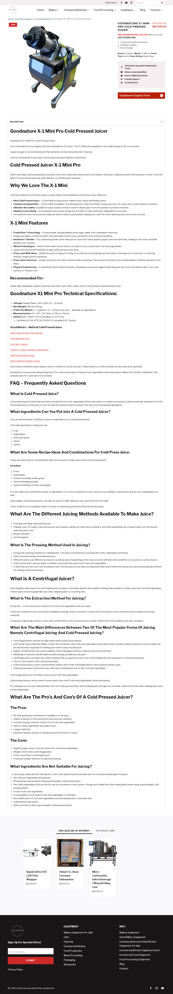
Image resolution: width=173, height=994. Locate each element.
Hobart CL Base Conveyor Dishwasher (29, 350)
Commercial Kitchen (74, 946)
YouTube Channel (19, 344)
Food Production (73, 950)
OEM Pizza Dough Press (22, 355)
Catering (68, 941)
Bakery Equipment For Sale (78, 932)
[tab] (45, 109)
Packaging (69, 960)
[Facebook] (121, 3)
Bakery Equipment (129, 932)
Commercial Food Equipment (134, 955)
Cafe (66, 937)
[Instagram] (131, 3)
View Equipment (35, 891)
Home (40, 10)
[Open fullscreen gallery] (81, 110)
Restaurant (70, 964)
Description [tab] (16, 122)
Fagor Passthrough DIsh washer (26, 333)
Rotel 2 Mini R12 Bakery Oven (25, 361)
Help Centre (111, 3)
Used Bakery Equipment (132, 937)
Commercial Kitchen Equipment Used (139, 950)
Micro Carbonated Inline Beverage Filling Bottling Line (101, 879)
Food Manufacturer (20, 338)
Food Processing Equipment (134, 959)
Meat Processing (73, 955)
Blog (143, 10)
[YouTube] (126, 3)
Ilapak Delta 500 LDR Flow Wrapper (36, 875)
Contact (123, 968)
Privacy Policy (15, 969)
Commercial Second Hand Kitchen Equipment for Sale (137, 943)
